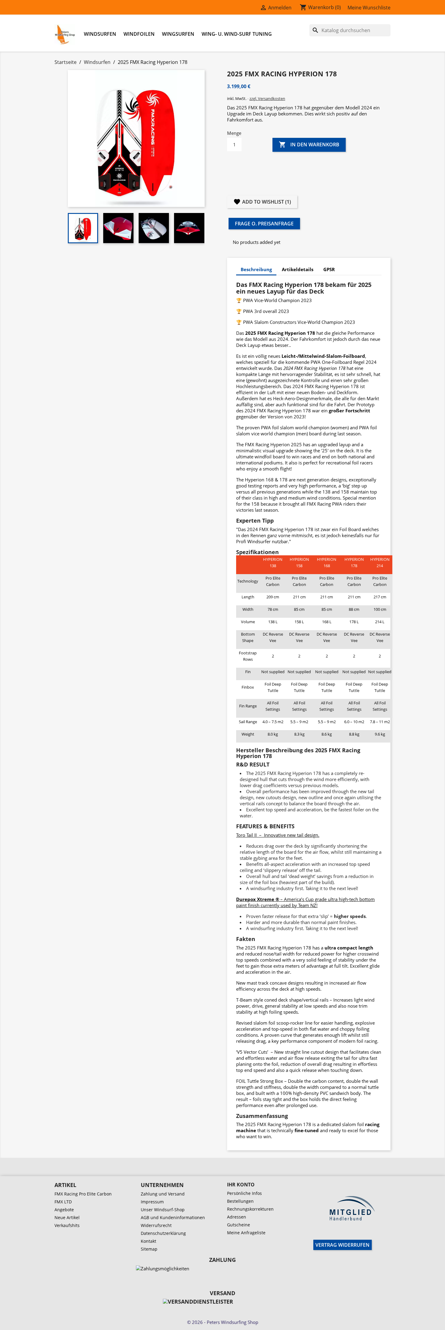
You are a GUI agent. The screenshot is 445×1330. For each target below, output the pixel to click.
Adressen (236, 1217)
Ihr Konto (241, 1184)
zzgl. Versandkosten (267, 98)
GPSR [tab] (329, 269)
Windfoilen (139, 34)
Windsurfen (100, 34)
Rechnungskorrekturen (250, 1209)
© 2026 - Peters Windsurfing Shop (222, 1322)
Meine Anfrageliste (246, 1232)
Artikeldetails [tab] (297, 269)
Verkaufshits (67, 1225)
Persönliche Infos (244, 1193)
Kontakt (148, 1241)
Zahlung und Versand (163, 1194)
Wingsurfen (178, 34)
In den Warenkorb (309, 144)
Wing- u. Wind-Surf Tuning (237, 34)
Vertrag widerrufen (342, 1245)
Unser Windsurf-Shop (163, 1209)
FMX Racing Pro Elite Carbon (83, 1194)
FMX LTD (63, 1202)
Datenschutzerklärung (163, 1233)
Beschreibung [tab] (256, 269)
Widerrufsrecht (156, 1225)
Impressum (152, 1202)
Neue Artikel (67, 1217)
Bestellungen (240, 1201)
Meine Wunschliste (369, 7)
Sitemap (149, 1249)
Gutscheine (238, 1225)
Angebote (64, 1209)
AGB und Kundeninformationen (173, 1217)
